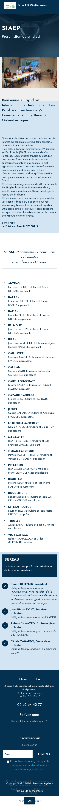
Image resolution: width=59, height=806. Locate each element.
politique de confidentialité (26, 765)
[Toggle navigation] (6, 12)
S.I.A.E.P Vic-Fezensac (32, 5)
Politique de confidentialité (34, 791)
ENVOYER (44, 754)
